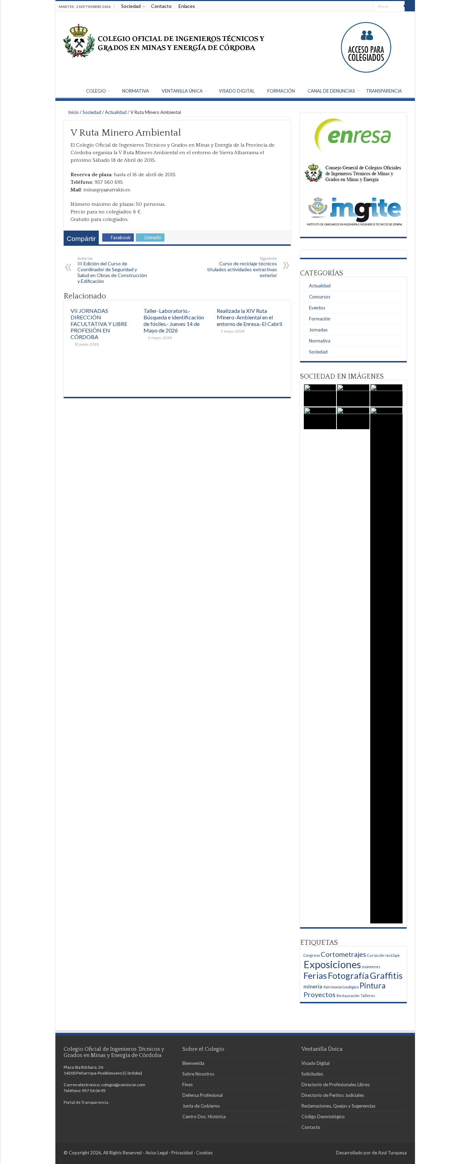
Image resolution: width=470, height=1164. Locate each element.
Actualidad (116, 112)
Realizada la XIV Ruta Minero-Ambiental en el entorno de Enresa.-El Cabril (249, 317)
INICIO (68, 90)
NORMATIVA (135, 91)
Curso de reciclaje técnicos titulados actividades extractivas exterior (242, 267)
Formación (319, 318)
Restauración (348, 995)
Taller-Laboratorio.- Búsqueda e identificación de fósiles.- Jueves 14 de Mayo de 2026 (173, 320)
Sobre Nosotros (198, 1074)
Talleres (368, 995)
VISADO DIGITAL (237, 91)
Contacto (161, 6)
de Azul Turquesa (389, 1152)
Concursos (319, 296)
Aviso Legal (157, 1152)
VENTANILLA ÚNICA (182, 91)
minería (312, 986)
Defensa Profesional (202, 1095)
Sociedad (131, 6)
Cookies (204, 1152)
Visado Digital (315, 1063)
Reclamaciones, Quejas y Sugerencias (338, 1106)
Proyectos (319, 994)
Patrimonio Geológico (341, 987)
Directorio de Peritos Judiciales (332, 1095)
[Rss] (368, 6)
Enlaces (187, 6)
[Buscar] (410, 6)
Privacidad (182, 1152)
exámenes (371, 966)
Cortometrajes (343, 954)
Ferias (315, 975)
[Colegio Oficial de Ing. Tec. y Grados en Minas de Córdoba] (164, 41)
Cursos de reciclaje (383, 955)
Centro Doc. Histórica (204, 1116)
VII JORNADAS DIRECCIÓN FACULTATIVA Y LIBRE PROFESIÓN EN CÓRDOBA (99, 323)
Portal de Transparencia (86, 1102)
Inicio (73, 112)
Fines (187, 1084)
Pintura (373, 985)
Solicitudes (312, 1074)
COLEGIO (96, 91)
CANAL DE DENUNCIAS (331, 91)
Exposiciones (332, 964)
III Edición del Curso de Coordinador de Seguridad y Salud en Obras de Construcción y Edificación (112, 270)
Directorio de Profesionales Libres (335, 1084)
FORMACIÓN (281, 91)
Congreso (311, 955)
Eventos (317, 307)
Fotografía (348, 975)
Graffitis (386, 975)
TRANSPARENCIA (384, 91)
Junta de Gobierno (201, 1106)
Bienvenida (193, 1063)
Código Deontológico (323, 1116)
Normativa (319, 340)
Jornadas (318, 329)
